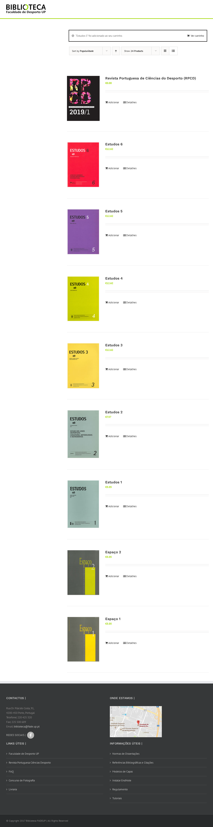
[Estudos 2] (83, 434)
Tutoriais (117, 798)
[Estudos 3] (83, 366)
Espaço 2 (113, 552)
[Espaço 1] (83, 639)
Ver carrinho (197, 36)
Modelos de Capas (122, 771)
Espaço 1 (112, 619)
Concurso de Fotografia (22, 780)
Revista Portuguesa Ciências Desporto (30, 762)
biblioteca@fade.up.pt (27, 726)
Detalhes (131, 102)
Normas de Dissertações (125, 753)
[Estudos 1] (83, 504)
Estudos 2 (114, 412)
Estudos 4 (114, 278)
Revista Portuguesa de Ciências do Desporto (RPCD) (150, 78)
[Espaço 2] (83, 572)
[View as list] (173, 51)
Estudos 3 (114, 345)
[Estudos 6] (83, 165)
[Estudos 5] (83, 232)
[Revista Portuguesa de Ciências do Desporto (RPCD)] (83, 98)
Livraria (13, 789)
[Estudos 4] (83, 299)
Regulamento (120, 789)
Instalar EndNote (121, 780)
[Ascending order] (116, 51)
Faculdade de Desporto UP (24, 753)
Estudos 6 (114, 144)
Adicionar (113, 102)
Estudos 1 (113, 482)
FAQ (11, 771)
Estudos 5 (114, 211)
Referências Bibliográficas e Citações (132, 762)
